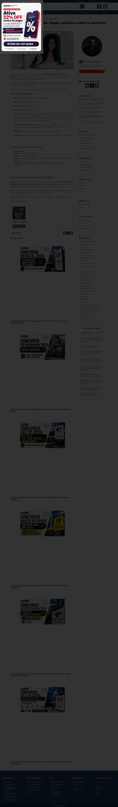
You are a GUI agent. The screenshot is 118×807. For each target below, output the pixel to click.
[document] (59, 403)
